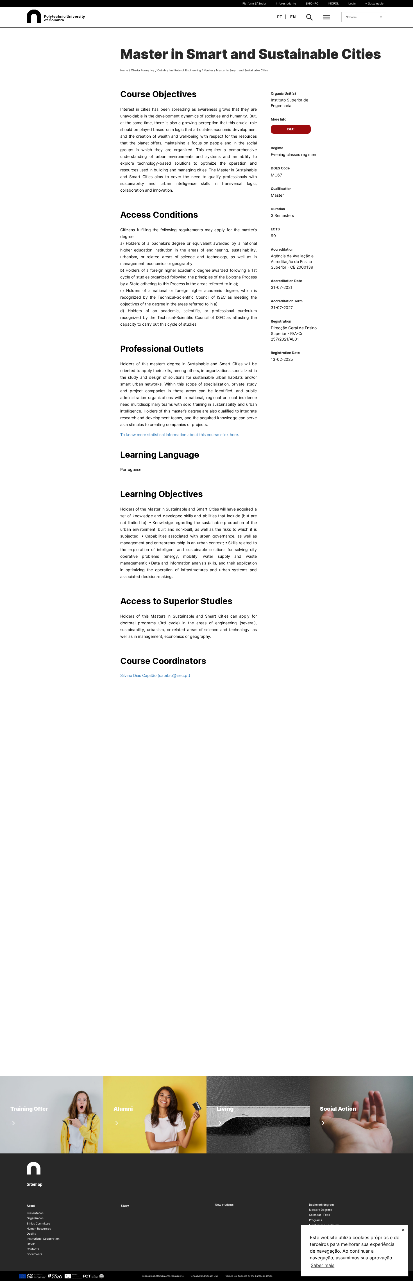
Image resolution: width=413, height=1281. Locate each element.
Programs (315, 1220)
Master (208, 70)
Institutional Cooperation (43, 1238)
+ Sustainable (374, 3)
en (293, 16)
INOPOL (333, 3)
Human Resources (39, 1228)
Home (124, 70)
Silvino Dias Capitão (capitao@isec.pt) (155, 675)
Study (125, 1205)
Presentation (35, 1213)
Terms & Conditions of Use (204, 1276)
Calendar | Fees (319, 1214)
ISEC (290, 129)
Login (352, 3)
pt (279, 16)
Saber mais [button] (322, 1265)
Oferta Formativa (143, 70)
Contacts (33, 1249)
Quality (31, 1233)
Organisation (35, 1218)
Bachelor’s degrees (321, 1204)
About (31, 1205)
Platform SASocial (254, 3)
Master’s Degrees (320, 1209)
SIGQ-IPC (312, 3)
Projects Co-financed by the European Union (249, 1276)
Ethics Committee (38, 1223)
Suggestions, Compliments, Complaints (162, 1276)
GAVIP (31, 1244)
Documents (34, 1254)
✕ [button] (403, 1229)
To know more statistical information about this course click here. (179, 434)
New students (224, 1204)
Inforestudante (286, 3)
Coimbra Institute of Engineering (179, 70)
